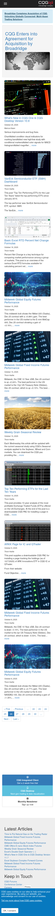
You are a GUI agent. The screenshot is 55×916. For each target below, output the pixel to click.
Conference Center (13, 884)
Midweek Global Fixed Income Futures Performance (26, 366)
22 (34, 708)
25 (6, 713)
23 (40, 708)
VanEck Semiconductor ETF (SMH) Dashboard (25, 180)
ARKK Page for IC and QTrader (22, 544)
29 (30, 713)
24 (46, 708)
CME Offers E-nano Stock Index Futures (23, 845)
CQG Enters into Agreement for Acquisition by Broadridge (21, 40)
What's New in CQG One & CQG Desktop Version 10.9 (23, 119)
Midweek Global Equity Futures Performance (22, 300)
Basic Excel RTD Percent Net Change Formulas (26, 241)
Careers (8, 887)
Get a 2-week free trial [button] (28, 781)
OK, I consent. (9, 910)
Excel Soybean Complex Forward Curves (23, 860)
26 (12, 714)
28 (24, 713)
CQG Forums (10, 881)
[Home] (45, 3)
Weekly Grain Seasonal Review (22, 432)
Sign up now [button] (27, 803)
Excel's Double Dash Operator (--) (20, 851)
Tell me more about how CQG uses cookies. (21, 900)
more (34, 145)
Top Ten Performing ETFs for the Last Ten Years (26, 490)
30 (36, 713)
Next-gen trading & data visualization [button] (28, 792)
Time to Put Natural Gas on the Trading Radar (25, 834)
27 (18, 713)
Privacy (28, 886)
